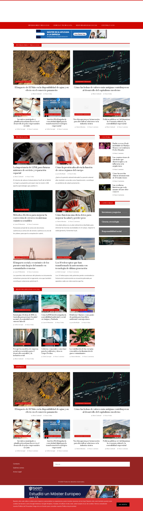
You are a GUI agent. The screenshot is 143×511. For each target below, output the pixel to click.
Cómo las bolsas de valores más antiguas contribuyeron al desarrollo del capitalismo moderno (101, 89)
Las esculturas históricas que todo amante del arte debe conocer (120, 188)
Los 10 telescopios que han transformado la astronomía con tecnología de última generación (71, 265)
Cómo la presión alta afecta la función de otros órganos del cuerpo (73, 169)
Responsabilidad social (22, 310)
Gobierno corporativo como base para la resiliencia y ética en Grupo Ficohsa (53, 351)
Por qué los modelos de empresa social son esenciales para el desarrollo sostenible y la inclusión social (25, 352)
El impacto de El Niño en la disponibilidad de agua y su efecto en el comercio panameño (42, 89)
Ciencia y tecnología (21, 162)
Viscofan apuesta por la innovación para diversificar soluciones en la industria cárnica (86, 121)
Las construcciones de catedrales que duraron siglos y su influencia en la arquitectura (121, 161)
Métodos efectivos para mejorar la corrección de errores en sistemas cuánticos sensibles (30, 218)
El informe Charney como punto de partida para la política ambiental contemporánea (82, 317)
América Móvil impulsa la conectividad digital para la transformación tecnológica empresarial (56, 122)
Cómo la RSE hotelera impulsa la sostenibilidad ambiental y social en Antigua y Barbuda (53, 317)
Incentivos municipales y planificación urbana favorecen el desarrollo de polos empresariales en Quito (27, 122)
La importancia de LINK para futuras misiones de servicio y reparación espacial (31, 170)
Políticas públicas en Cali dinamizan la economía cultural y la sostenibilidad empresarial (116, 121)
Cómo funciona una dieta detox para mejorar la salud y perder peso (73, 216)
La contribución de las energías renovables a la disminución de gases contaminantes (81, 351)
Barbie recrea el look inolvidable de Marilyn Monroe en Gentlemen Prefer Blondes (121, 146)
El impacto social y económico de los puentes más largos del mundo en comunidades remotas (31, 265)
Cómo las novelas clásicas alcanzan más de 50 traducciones (121, 176)
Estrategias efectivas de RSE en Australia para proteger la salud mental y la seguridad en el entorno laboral (25, 318)
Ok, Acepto (123, 504)
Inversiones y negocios (23, 81)
